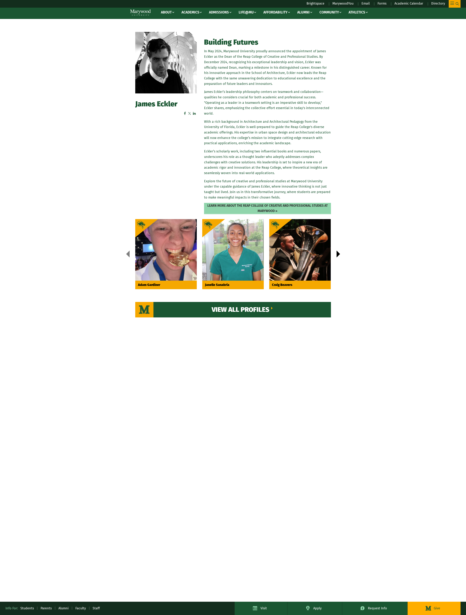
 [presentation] (128, 254)
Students (27, 608)
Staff (96, 608)
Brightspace (315, 3)
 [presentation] (338, 254)
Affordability (275, 12)
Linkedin (194, 113)
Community (329, 12)
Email (366, 3)
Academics (190, 12)
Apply (317, 608)
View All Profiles (240, 310)
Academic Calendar (408, 3)
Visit (263, 608)
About (166, 12)
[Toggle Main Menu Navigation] (455, 4)
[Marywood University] (140, 12)
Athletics (357, 12)
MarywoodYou (343, 3)
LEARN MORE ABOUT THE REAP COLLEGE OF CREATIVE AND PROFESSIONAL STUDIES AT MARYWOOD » (267, 208)
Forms (382, 3)
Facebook (185, 113)
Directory (438, 3)
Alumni (303, 12)
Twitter (189, 113)
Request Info (377, 608)
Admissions (219, 12)
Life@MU (246, 12)
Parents (46, 608)
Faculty (80, 608)
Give (437, 608)
